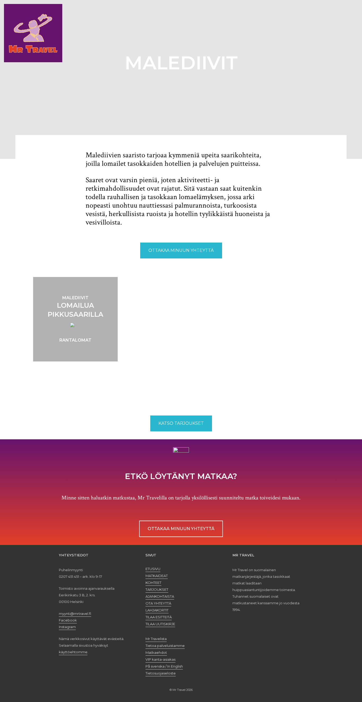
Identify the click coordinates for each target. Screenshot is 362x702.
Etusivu (152, 569)
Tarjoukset (156, 589)
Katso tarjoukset (181, 423)
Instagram (67, 627)
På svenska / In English (164, 666)
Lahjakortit (157, 610)
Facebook (68, 620)
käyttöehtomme (73, 652)
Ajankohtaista (159, 596)
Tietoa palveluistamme (165, 645)
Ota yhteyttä (158, 603)
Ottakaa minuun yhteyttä (181, 250)
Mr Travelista (156, 639)
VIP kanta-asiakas (160, 659)
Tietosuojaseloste (160, 673)
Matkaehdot (156, 652)
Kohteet (153, 582)
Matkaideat (156, 576)
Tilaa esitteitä (158, 617)
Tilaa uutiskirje (160, 624)
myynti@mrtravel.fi (75, 613)
